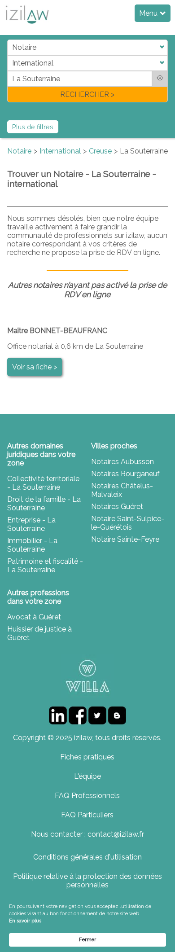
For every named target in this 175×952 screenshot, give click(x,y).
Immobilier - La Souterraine (32, 544)
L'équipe (87, 776)
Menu (149, 13)
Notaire (19, 151)
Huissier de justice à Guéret (39, 633)
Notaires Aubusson (122, 461)
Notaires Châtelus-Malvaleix (122, 490)
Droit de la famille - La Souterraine (44, 503)
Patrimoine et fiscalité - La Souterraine (45, 565)
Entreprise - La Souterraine (31, 524)
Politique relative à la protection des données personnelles (87, 880)
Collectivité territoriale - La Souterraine (43, 482)
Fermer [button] (87, 940)
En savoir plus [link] (25, 921)
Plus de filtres (32, 127)
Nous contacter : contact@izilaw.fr (87, 834)
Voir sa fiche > (34, 367)
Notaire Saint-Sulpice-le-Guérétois (127, 522)
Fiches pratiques (87, 757)
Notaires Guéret (117, 506)
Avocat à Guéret (34, 617)
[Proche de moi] (160, 79)
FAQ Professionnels (87, 795)
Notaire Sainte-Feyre (125, 539)
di (10, 70)
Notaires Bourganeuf (125, 473)
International (60, 151)
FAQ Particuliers (87, 815)
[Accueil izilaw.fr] (27, 26)
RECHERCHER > (87, 94)
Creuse (100, 151)
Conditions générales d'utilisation (87, 857)
